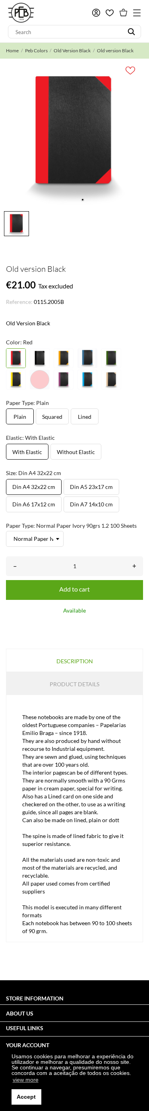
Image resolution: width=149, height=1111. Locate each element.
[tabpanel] (74, 133)
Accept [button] (26, 1097)
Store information (35, 998)
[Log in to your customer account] (96, 13)
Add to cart (74, 589)
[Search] (131, 31)
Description (74, 661)
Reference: (19, 301)
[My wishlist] (110, 13)
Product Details (74, 684)
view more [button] (26, 1080)
